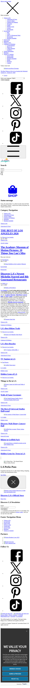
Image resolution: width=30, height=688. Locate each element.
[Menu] (13, 151)
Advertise (12, 616)
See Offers (3, 475)
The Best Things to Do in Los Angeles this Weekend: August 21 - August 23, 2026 (14, 72)
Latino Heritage (11, 48)
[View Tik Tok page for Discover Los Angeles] (16, 143)
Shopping (9, 23)
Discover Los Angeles (8, 237)
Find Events (7, 39)
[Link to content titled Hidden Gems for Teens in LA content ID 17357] (15, 443)
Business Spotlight (11, 38)
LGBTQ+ (9, 50)
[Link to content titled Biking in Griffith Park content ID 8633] (15, 430)
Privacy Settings (13, 615)
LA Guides (3, 368)
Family (9, 25)
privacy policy (19, 512)
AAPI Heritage (11, 45)
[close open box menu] (13, 13)
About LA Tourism (9, 54)
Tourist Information (9, 51)
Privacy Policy (4, 615)
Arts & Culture (11, 21)
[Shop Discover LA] (13, 197)
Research (9, 61)
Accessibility (19, 616)
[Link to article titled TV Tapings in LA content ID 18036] (15, 350)
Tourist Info (7, 526)
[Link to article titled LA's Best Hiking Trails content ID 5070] (15, 319)
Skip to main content (6, 1)
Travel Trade (10, 55)
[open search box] (15, 179)
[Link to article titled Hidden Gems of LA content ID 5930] (15, 365)
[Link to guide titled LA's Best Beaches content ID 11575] (15, 334)
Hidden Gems (10, 26)
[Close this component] (13, 482)
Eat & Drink (7, 31)
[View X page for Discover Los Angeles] (16, 106)
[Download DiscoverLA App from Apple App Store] (6, 613)
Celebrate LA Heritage (9, 44)
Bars (8, 32)
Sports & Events (5, 436)
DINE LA (5, 283)
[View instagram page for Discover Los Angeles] (16, 118)
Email (2, 505)
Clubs (8, 34)
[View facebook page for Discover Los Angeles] (16, 93)
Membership (10, 57)
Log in (5, 75)
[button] (26, 631)
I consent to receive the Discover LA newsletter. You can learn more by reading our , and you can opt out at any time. (15, 512)
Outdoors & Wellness (12, 22)
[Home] (5, 162)
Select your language (6, 78)
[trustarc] (25, 684)
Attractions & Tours (12, 19)
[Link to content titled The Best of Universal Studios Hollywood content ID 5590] (15, 399)
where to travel (21, 312)
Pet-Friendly (10, 29)
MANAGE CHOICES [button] (15, 669)
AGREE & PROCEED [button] (15, 674)
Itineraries (6, 41)
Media (8, 60)
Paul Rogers (5, 259)
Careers (9, 63)
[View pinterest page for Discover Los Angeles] (16, 131)
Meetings (6, 53)
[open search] (15, 179)
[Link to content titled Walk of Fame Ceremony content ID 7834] (15, 385)
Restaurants (10, 37)
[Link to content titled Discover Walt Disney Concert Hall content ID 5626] (15, 414)
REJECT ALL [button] (15, 679)
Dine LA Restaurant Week (13, 35)
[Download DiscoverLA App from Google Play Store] (21, 613)
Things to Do (7, 18)
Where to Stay (7, 42)
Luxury (9, 28)
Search (2, 168)
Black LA (9, 47)
